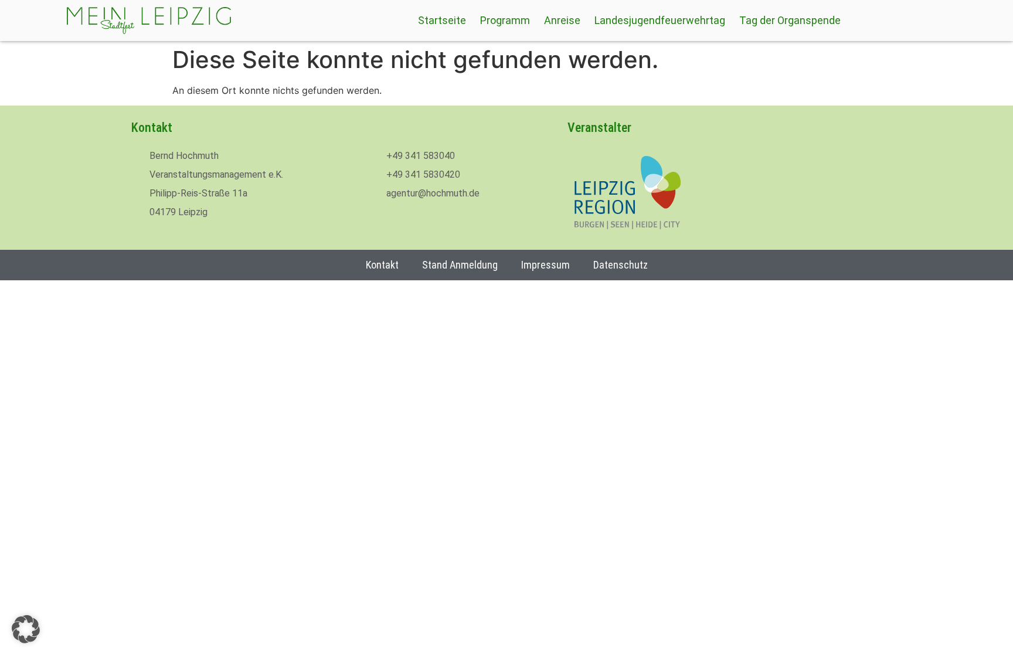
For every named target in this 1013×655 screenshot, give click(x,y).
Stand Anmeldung (460, 265)
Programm (505, 20)
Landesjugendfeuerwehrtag (659, 20)
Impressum (545, 265)
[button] (26, 629)
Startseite (442, 20)
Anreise (562, 20)
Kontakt (382, 265)
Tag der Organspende (790, 20)
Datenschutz (620, 265)
